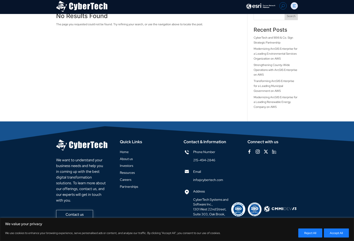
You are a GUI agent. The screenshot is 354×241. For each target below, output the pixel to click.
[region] (177, 229)
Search (291, 16)
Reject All (310, 233)
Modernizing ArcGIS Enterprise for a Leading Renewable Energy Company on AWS (275, 102)
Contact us (75, 214)
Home (124, 152)
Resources (127, 173)
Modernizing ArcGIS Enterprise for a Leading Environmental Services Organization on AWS (275, 53)
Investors (126, 166)
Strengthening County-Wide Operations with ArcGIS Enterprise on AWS (275, 70)
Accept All (336, 233)
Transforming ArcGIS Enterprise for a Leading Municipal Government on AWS (274, 86)
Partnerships (129, 186)
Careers (125, 180)
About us (126, 159)
